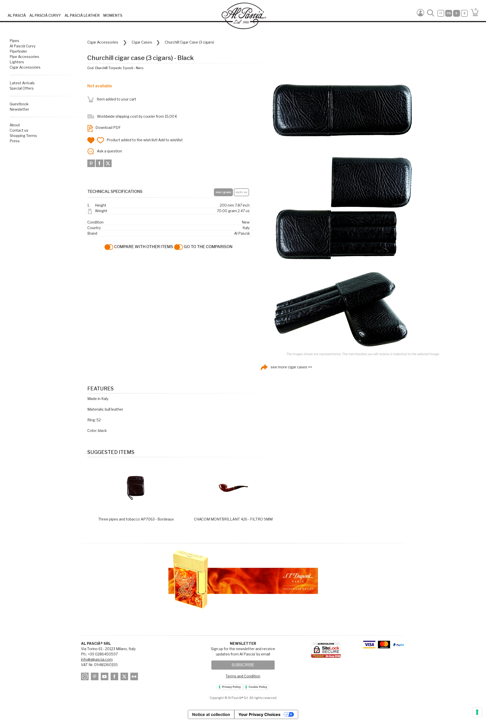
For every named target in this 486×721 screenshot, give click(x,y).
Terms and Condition (243, 676)
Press (15, 141)
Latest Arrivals (22, 83)
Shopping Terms (23, 135)
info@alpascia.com (97, 659)
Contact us (19, 130)
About (15, 125)
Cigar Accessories (25, 67)
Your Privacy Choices (259, 714)
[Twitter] (108, 163)
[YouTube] (105, 677)
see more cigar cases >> (291, 367)
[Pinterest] (91, 163)
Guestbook (19, 104)
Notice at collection (211, 714)
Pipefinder (18, 51)
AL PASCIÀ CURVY (45, 15)
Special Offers (22, 88)
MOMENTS (112, 15)
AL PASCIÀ (17, 15)
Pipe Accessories (24, 56)
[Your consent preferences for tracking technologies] (477, 712)
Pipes (14, 40)
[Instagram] (85, 677)
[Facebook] (100, 163)
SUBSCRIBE (243, 665)
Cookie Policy (258, 687)
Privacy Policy (231, 687)
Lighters (17, 62)
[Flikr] (134, 677)
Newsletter (19, 109)
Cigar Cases (142, 42)
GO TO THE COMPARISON (207, 246)
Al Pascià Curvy (22, 46)
